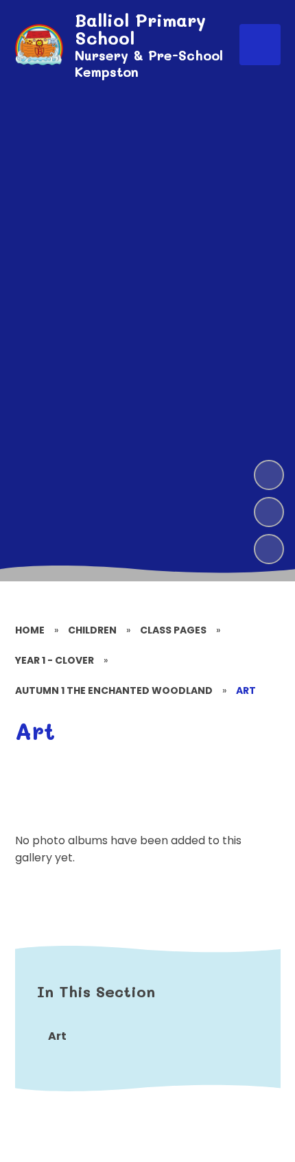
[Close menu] (260, 44)
